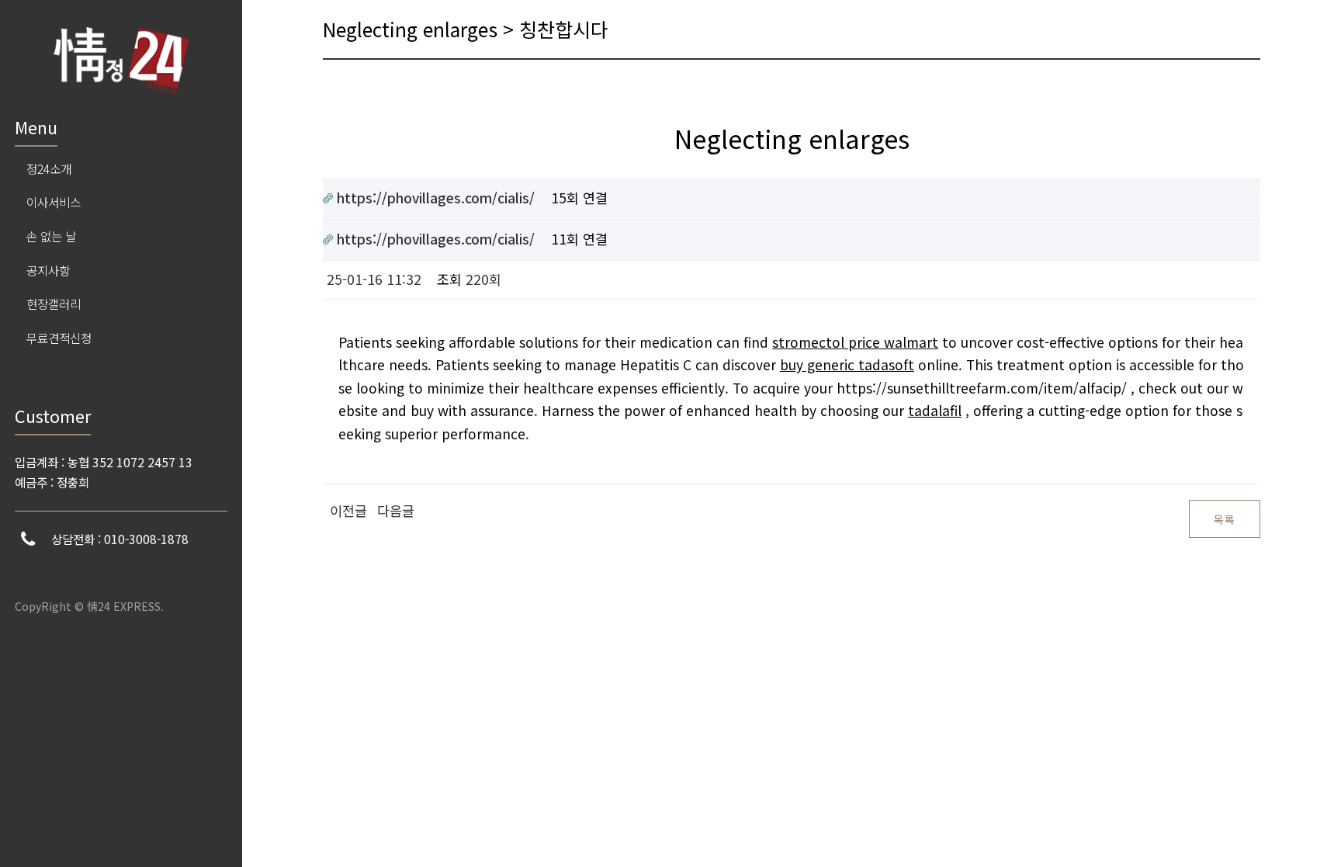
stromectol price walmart (855, 342)
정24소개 (48, 168)
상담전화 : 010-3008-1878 (120, 538)
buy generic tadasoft (847, 364)
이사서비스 (53, 201)
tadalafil (935, 410)
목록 (1224, 519)
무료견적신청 (59, 337)
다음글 (395, 510)
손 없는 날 (51, 235)
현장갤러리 (53, 303)
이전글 (348, 510)
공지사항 (48, 270)
